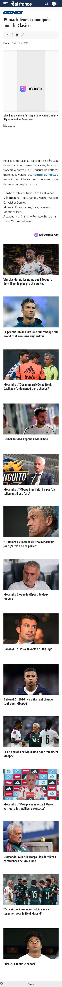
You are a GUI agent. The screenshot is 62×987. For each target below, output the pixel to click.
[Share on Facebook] (11, 35)
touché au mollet (45, 174)
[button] (6, 3)
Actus (8, 12)
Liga (18, 12)
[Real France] (22, 3)
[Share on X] (17, 35)
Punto (6, 43)
